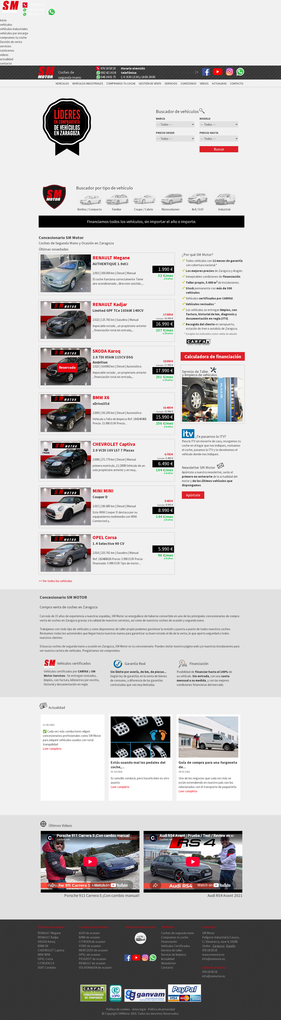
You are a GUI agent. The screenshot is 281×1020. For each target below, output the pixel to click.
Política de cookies (118, 1009)
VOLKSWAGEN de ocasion (95, 967)
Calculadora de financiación (213, 356)
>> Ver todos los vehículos (55, 581)
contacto (6, 63)
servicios (5, 46)
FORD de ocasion (90, 946)
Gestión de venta (11, 42)
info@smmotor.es (213, 959)
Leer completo (52, 749)
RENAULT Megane (49, 933)
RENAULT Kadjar (48, 937)
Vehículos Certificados (175, 946)
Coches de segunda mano (177, 933)
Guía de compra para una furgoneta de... (208, 764)
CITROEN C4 (46, 963)
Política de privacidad (161, 1009)
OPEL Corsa (45, 959)
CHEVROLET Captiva (51, 950)
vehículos (6, 25)
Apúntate (193, 495)
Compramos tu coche (174, 937)
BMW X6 (43, 946)
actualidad (6, 59)
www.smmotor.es (213, 954)
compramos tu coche (13, 37)
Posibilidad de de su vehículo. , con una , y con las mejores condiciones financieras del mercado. (204, 674)
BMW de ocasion (89, 937)
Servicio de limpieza (173, 954)
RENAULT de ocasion (92, 963)
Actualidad (167, 959)
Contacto (167, 967)
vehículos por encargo (14, 33)
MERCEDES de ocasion (93, 950)
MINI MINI (44, 954)
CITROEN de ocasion (92, 942)
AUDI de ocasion (89, 933)
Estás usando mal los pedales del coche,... (138, 764)
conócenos (7, 50)
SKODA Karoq (46, 942)
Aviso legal (139, 1009)
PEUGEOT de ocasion (92, 959)
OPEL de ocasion (89, 954)
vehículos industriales (14, 29)
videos (4, 55)
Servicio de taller (171, 950)
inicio (3, 20)
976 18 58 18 (36, 5)
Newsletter (168, 963)
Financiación (169, 942)
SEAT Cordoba (47, 967)
